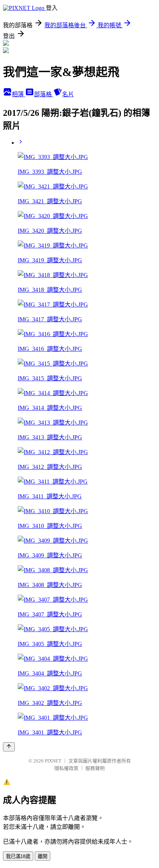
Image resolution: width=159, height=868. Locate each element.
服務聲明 (95, 768)
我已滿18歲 (18, 856)
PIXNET (53, 761)
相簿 (18, 94)
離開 (42, 856)
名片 (68, 94)
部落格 (43, 94)
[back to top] (9, 746)
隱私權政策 (66, 768)
